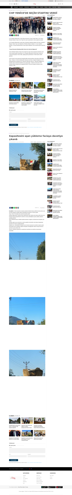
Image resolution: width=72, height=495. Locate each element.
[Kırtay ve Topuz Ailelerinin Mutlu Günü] (49, 49)
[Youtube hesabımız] (14, 4)
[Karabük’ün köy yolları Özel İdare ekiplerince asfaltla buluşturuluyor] (49, 53)
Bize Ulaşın (52, 475)
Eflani (37, 7)
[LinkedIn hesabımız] (16, 4)
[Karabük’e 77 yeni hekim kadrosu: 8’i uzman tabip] (49, 35)
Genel (24, 477)
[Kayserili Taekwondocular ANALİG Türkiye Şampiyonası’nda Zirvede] (49, 24)
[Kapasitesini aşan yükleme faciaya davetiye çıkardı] (27, 85)
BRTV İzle (38, 475)
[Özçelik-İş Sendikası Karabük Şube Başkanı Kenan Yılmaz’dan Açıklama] (49, 29)
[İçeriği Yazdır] (18, 35)
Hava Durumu (38, 477)
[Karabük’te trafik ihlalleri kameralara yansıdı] (14, 98)
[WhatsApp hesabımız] (18, 4)
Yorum (10, 447)
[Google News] (42, 35)
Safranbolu (26, 7)
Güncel (24, 480)
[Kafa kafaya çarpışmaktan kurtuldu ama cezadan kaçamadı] (39, 85)
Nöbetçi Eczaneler (39, 481)
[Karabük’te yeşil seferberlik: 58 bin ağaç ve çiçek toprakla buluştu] (27, 433)
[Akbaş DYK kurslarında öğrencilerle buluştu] (39, 433)
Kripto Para (38, 478)
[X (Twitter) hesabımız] (11, 4)
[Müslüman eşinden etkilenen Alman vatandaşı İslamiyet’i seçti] (49, 76)
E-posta (29, 454)
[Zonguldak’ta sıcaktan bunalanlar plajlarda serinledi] (49, 71)
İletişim (51, 478)
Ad (10, 454)
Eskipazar (32, 7)
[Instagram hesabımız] (13, 4)
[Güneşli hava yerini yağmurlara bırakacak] (49, 81)
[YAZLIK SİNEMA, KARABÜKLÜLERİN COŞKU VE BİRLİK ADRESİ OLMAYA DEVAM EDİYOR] (49, 91)
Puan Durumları (39, 483)
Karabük (21, 7)
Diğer (59, 7)
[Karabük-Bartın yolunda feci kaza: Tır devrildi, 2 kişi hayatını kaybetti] (49, 19)
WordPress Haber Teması (23, 487)
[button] (11, 7)
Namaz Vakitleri (39, 480)
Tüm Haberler (25, 478)
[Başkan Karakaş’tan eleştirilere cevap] (14, 85)
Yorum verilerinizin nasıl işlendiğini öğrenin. (34, 127)
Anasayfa (16, 7)
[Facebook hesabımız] (9, 4)
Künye (51, 477)
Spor (50, 7)
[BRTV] (36, 4)
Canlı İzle (54, 7)
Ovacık (41, 7)
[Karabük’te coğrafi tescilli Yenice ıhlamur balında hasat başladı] (27, 98)
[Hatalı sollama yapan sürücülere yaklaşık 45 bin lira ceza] (39, 98)
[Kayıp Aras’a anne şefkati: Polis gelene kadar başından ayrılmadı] (49, 86)
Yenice (45, 7)
